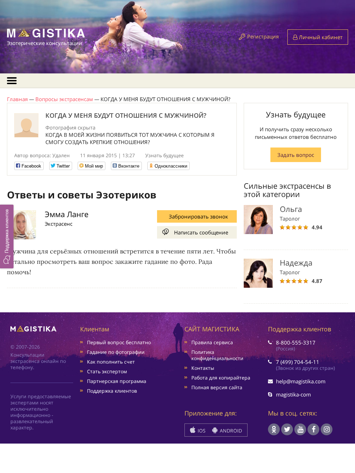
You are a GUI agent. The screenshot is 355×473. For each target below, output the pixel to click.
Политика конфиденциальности (217, 355)
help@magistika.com (301, 381)
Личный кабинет (320, 37)
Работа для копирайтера (220, 377)
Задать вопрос (295, 154)
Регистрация (263, 36)
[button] (7, 236)
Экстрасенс (58, 223)
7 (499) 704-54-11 (297, 361)
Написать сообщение (201, 232)
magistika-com (293, 394)
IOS (201, 430)
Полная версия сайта (216, 387)
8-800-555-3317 (295, 342)
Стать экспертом (107, 371)
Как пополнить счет (111, 361)
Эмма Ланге (66, 214)
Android (230, 430)
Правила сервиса (212, 342)
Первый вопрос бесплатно (119, 342)
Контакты (202, 368)
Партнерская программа (116, 381)
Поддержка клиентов (112, 390)
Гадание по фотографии (116, 352)
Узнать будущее (164, 155)
